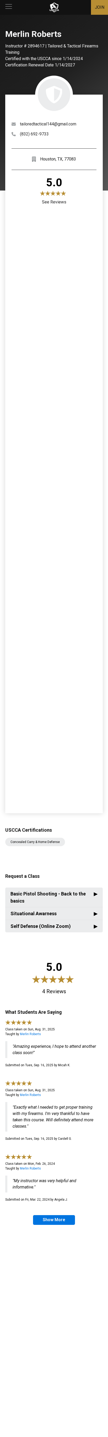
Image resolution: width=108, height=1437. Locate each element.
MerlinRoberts (30, 1034)
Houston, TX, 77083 (58, 159)
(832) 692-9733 (34, 134)
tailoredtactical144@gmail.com (48, 123)
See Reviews (54, 201)
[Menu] (8, 7)
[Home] (54, 7)
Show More (54, 1219)
